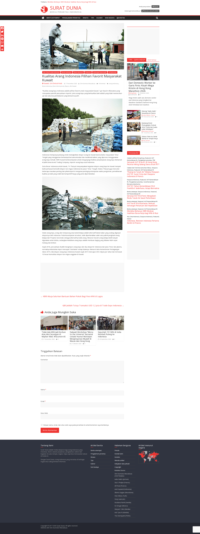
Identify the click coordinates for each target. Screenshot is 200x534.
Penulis (117, 450)
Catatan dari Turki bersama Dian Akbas (139, 168)
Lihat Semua (152, 60)
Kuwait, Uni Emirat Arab (53, 83)
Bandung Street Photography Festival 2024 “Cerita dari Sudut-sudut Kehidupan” (150, 126)
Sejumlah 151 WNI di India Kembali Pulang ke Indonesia (109, 334)
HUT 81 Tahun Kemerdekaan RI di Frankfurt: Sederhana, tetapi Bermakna (143, 187)
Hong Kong (133, 93)
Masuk (156, 6)
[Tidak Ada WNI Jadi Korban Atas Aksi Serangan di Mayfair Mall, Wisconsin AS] (54, 317)
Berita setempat (53, 18)
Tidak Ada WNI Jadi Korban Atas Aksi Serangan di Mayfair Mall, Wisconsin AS (54, 334)
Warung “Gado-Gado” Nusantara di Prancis (149, 112)
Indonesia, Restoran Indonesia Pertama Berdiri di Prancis (143, 221)
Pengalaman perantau (71, 18)
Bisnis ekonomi (78, 72)
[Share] (2, 49)
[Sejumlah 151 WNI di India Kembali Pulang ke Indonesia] (110, 317)
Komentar (44, 360)
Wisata (85, 18)
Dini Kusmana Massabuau (88, 83)
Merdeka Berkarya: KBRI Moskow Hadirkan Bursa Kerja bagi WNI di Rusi (142, 212)
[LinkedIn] (2, 35)
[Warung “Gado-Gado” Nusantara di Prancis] (134, 111)
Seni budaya (109, 18)
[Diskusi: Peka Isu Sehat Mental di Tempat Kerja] (134, 137)
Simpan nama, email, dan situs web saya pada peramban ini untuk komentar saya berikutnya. (76, 425)
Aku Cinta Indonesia (133, 217)
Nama (43, 389)
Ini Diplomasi (112, 72)
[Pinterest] (2, 39)
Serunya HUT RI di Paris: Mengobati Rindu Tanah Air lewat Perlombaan (141, 197)
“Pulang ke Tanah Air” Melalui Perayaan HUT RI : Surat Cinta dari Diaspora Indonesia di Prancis (79, 2)
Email (43, 401)
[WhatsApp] (2, 42)
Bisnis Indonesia (47, 86)
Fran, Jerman (146, 140)
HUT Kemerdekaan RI (147, 170)
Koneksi (117, 457)
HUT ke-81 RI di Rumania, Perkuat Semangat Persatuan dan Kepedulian (142, 204)
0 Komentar (102, 83)
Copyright (118, 467)
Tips (92, 18)
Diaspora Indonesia (133, 180)
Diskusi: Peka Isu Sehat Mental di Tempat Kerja (150, 138)
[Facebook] (2, 28)
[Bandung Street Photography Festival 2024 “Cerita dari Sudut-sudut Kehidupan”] (134, 123)
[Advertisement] (82, 277)
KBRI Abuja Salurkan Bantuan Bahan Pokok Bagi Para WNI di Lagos (72, 296)
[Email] (2, 46)
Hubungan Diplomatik (99, 72)
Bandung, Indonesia (148, 131)
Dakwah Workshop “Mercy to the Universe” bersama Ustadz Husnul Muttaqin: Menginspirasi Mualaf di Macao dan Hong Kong (81, 336)
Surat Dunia (133, 95)
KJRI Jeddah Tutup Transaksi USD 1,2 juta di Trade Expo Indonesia (93, 305)
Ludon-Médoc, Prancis (149, 115)
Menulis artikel (119, 460)
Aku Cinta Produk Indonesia (51, 72)
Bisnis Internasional (58, 86)
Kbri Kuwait (73, 86)
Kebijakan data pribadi (122, 464)
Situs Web (44, 413)
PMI (154, 160)
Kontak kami (119, 454)
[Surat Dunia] (43, 18)
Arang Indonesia (113, 83)
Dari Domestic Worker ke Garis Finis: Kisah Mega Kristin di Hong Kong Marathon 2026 (142, 86)
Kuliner (99, 18)
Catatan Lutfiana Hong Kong (135, 158)
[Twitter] (2, 31)
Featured (88, 72)
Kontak (122, 18)
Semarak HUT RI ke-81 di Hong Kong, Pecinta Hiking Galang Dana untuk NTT (143, 163)
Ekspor (67, 86)
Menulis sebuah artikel (151, 11)
